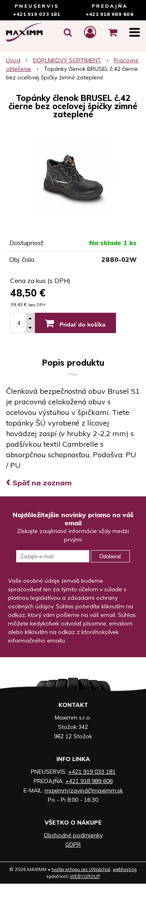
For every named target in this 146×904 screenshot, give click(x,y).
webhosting (125, 869)
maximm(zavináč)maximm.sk (84, 790)
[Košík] (112, 32)
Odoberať (110, 556)
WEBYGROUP (85, 876)
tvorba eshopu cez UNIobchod (81, 869)
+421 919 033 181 (36, 14)
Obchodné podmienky (73, 835)
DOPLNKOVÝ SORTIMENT (67, 60)
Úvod (13, 60)
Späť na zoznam (39, 482)
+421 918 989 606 (109, 14)
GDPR (73, 844)
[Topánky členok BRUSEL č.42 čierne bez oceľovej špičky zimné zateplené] (73, 177)
